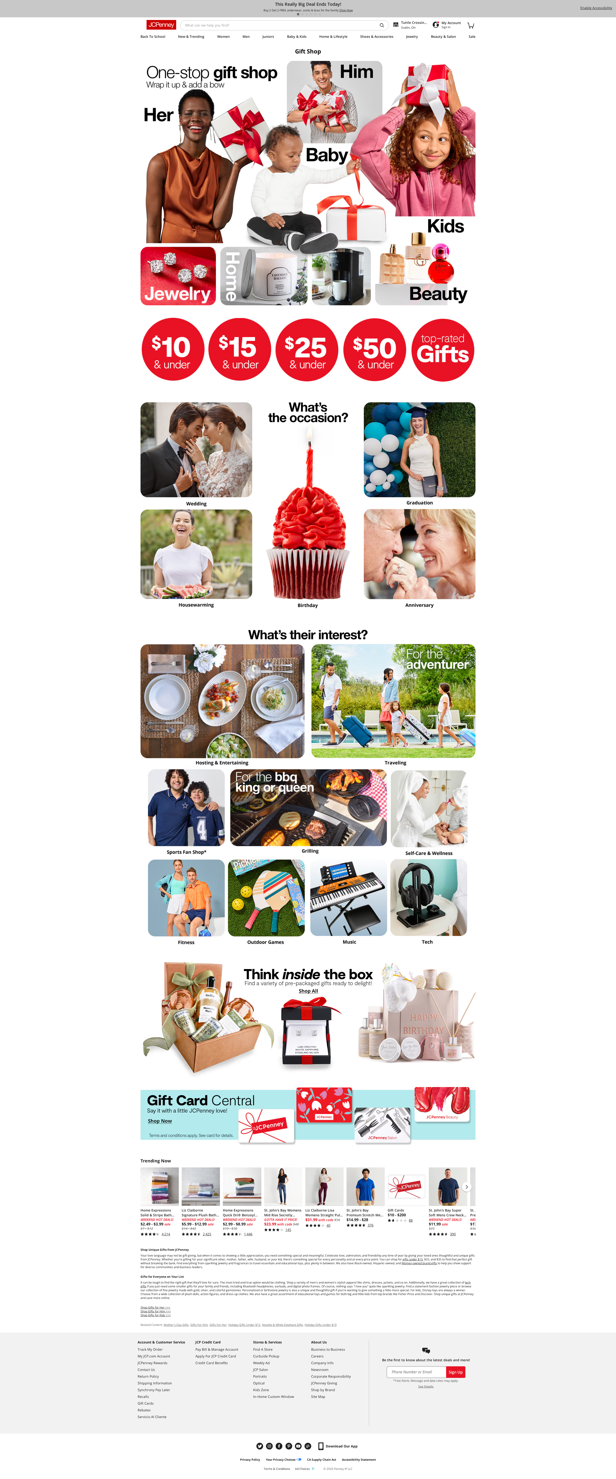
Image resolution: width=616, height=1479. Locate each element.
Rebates (144, 1410)
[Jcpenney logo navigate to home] (161, 25)
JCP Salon (260, 1369)
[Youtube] (299, 1446)
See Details (425, 1386)
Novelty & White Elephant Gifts (282, 1325)
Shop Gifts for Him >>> (156, 1311)
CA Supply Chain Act (321, 1460)
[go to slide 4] (311, 14)
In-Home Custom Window (273, 1396)
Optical (259, 1383)
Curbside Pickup (266, 1356)
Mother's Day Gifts (176, 1325)
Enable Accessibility (596, 8)
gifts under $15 (413, 1259)
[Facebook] (279, 1446)
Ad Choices (302, 1469)
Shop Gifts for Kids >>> (156, 1315)
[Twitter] (260, 1446)
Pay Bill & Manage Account (216, 1349)
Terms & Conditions (277, 1469)
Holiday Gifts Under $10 (321, 1325)
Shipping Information (155, 1383)
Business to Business (328, 1349)
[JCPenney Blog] (308, 1446)
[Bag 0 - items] (470, 25)
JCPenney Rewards (152, 1363)
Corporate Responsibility (331, 1376)
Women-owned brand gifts (419, 1263)
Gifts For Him (199, 1325)
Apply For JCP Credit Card (215, 1356)
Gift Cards (146, 1403)
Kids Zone (261, 1390)
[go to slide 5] (315, 14)
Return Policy (148, 1376)
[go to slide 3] (307, 14)
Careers (317, 1356)
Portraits (260, 1376)
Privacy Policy (250, 1460)
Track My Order (150, 1349)
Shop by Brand (323, 1390)
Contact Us (146, 1369)
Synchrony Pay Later (154, 1390)
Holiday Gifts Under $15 (244, 1325)
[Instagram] (270, 1446)
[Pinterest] (289, 1446)
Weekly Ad (261, 1363)
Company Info (322, 1363)
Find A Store (263, 1349)
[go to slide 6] (320, 14)
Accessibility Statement (359, 1460)
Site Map (318, 1396)
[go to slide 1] (298, 14)
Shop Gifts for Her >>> (155, 1307)
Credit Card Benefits (211, 1363)
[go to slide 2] (302, 14)
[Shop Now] (308, 1019)
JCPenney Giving (324, 1383)
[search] (384, 25)
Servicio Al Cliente (152, 1416)
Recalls (143, 1396)
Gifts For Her (218, 1325)
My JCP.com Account (154, 1356)
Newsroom (319, 1369)
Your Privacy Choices (280, 1460)
